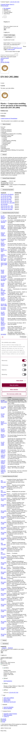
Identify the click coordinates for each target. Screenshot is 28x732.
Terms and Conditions (9, 697)
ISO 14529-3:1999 (3, 517)
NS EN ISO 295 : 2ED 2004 (7, 202)
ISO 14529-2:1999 (3, 589)
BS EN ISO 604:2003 (3, 276)
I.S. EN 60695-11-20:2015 (3, 217)
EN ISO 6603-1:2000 (4, 401)
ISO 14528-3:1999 (3, 622)
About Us (12, 4)
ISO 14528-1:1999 (3, 563)
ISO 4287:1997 (3, 481)
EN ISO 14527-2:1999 (3, 415)
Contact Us (6, 716)
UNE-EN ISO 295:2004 (6, 209)
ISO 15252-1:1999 (3, 599)
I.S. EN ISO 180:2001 (4, 221)
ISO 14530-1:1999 (3, 533)
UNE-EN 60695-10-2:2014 (3, 471)
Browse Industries (8, 708)
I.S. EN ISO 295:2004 (6, 196)
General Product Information (8, 178)
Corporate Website (5, 4)
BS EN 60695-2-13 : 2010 (4, 423)
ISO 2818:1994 (3, 577)
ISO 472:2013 (3, 553)
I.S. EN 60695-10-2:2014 (3, 293)
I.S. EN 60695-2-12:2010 (3, 430)
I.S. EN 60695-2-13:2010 (3, 313)
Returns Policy (7, 700)
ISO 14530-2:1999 (3, 616)
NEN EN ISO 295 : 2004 (7, 206)
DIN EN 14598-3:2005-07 (3, 227)
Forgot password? (17, 48)
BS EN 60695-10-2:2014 (3, 436)
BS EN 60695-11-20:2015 (3, 324)
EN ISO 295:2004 (5, 62)
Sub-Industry (5, 643)
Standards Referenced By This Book (10, 212)
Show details (19, 380)
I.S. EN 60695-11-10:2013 (3, 299)
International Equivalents (7, 189)
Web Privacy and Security (10, 701)
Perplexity (10, 647)
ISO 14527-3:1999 (3, 572)
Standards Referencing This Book (9, 476)
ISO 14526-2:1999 (3, 549)
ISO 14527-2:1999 (3, 628)
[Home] (4, 5)
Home (2, 59)
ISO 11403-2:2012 (3, 528)
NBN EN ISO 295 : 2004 (7, 207)
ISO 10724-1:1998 (3, 505)
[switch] (24, 365)
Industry (4, 640)
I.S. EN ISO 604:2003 (4, 279)
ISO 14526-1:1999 (3, 487)
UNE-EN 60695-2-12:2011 (3, 462)
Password (15, 46)
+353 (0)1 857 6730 (14, 1)
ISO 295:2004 (4, 204)
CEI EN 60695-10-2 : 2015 (4, 256)
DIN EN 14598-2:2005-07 (3, 234)
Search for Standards (8, 707)
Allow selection (14, 389)
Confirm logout (11, 35)
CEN (2, 60)
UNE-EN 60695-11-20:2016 (3, 467)
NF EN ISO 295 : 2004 (6, 201)
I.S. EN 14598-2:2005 (2, 444)
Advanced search (5, 58)
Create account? (11, 49)
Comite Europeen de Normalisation (9, 118)
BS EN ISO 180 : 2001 (3, 259)
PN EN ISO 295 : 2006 (6, 197)
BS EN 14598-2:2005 (2, 272)
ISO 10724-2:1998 (3, 635)
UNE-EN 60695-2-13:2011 (3, 456)
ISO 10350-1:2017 (3, 499)
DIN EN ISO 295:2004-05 (7, 194)
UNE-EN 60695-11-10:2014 (3, 451)
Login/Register (8, 37)
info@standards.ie (8, 681)
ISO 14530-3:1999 (3, 539)
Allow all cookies (14, 385)
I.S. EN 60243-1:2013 (2, 285)
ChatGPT (4, 647)
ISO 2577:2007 (3, 567)
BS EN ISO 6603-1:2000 (4, 304)
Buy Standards (7, 8)
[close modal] (5, 29)
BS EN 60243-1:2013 (2, 319)
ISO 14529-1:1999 (3, 523)
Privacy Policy (7, 699)
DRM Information (8, 715)
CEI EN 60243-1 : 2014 (3, 329)
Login (5, 49)
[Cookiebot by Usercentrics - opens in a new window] (20, 337)
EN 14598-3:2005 (3, 407)
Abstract (4, 154)
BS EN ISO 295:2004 (6, 199)
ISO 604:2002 (3, 289)
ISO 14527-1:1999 (3, 583)
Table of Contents (6, 124)
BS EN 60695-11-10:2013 (3, 244)
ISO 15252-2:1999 (3, 610)
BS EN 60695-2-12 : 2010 (4, 250)
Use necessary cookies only (14, 394)
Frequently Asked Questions (10, 713)
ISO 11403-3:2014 (3, 495)
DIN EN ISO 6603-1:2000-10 (4, 264)
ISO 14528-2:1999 (3, 511)
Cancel (5, 35)
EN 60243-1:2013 (3, 240)
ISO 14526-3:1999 (3, 557)
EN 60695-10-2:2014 (3, 308)
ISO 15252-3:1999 (3, 605)
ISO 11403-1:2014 (3, 594)
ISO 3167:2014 (3, 491)
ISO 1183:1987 (3, 544)
